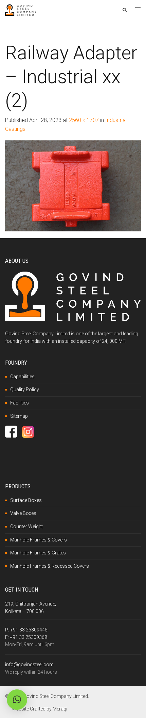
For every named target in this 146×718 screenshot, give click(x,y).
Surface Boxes (26, 500)
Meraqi (60, 709)
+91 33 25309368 (28, 637)
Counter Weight (26, 526)
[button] (17, 699)
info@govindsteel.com (29, 664)
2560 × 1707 (84, 120)
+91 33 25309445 (29, 629)
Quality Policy (24, 389)
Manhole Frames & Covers (38, 540)
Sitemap (19, 416)
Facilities (19, 403)
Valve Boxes (23, 513)
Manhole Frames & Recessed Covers (49, 566)
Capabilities (22, 376)
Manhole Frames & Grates (38, 552)
